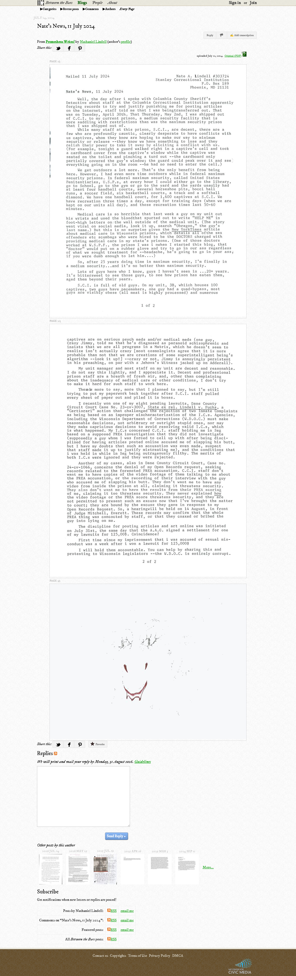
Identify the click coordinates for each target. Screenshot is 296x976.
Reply (210, 35)
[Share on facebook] (68, 48)
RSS (114, 910)
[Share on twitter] (57, 48)
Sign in (235, 2)
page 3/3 (54, 581)
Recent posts (71, 9)
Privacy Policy (159, 955)
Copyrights (118, 955)
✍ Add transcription (242, 35)
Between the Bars (59, 2)
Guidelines (142, 761)
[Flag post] (221, 35)
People (97, 2)
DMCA (177, 955)
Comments (92, 9)
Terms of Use (137, 955)
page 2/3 (55, 321)
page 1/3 (54, 61)
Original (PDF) (233, 56)
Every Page (127, 9)
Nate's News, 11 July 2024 (66, 26)
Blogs (82, 2)
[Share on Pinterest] (79, 48)
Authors (110, 9)
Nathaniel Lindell (93, 41)
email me (127, 910)
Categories (49, 9)
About (112, 2)
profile (126, 41)
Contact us (100, 955)
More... (208, 867)
